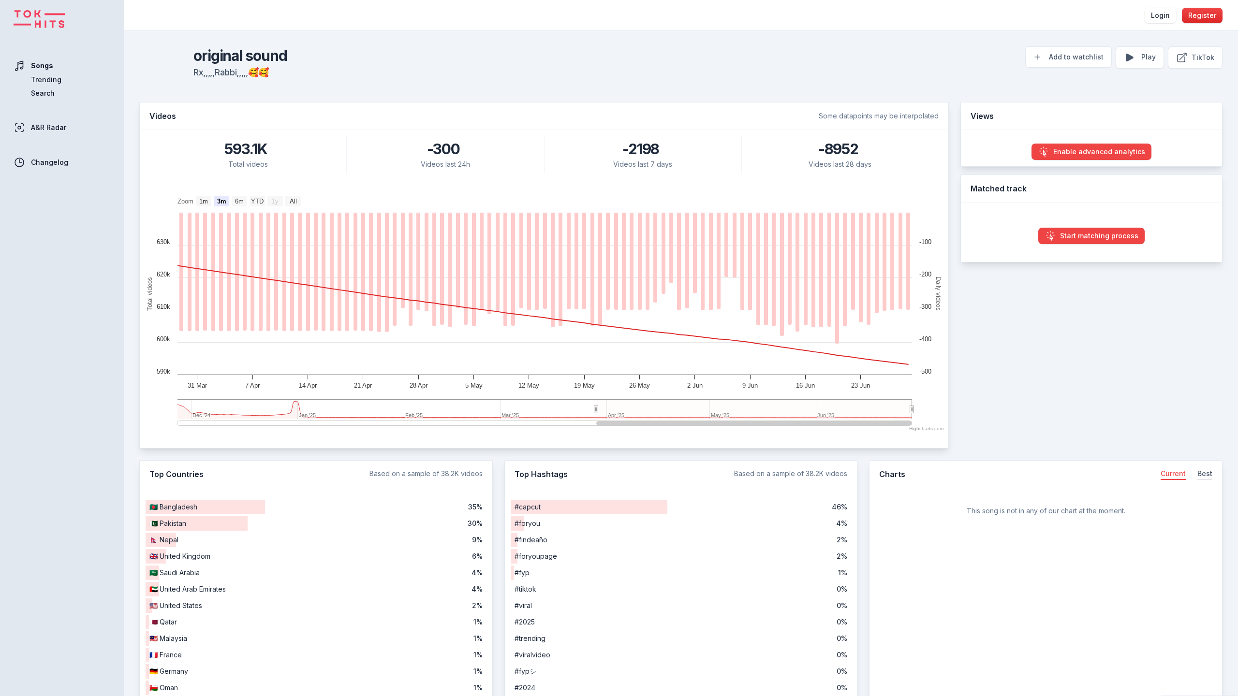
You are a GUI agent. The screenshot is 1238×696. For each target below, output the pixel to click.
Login (1160, 15)
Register (1202, 15)
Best (1204, 473)
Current (1173, 473)
